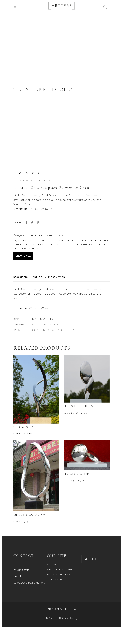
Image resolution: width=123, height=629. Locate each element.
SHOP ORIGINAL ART (59, 569)
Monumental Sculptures (90, 245)
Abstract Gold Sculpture (38, 241)
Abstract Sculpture (72, 241)
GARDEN (68, 330)
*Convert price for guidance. (32, 180)
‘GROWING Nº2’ (25, 427)
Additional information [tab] (49, 277)
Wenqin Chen (77, 187)
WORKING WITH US (58, 574)
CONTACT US (54, 579)
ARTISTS (52, 564)
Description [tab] (21, 277)
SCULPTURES (36, 235)
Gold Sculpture (60, 245)
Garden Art (39, 245)
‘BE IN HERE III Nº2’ (79, 406)
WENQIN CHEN (55, 235)
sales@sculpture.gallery (29, 582)
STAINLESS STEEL (46, 324)
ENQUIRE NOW (23, 256)
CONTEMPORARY (45, 330)
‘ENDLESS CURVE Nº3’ (30, 514)
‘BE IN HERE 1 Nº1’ (78, 473)
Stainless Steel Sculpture (33, 249)
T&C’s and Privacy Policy (61, 618)
